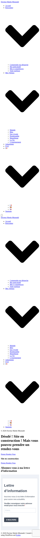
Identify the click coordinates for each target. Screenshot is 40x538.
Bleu (11, 132)
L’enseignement (15, 142)
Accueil (8, 6)
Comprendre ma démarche (19, 65)
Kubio (18, 535)
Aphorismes (9, 144)
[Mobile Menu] (2, 215)
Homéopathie (14, 136)
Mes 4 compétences (17, 69)
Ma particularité (15, 67)
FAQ (7, 146)
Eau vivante (14, 134)
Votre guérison (15, 71)
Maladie (12, 130)
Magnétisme (14, 138)
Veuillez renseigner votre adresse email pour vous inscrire (18, 504)
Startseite (8, 211)
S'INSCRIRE (11, 520)
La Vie (12, 140)
